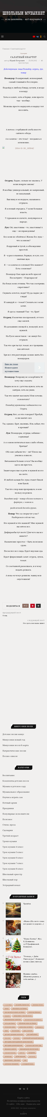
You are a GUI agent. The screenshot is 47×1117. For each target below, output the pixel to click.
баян (6, 1030)
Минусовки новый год (14, 739)
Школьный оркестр (12, 874)
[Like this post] (26, 606)
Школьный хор (10, 879)
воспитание (15, 1030)
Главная (6, 49)
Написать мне (33, 1104)
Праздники (8, 808)
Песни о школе (10, 756)
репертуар (8, 1056)
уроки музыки (20, 1056)
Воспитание (9, 775)
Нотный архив (10, 803)
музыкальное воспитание (29, 1049)
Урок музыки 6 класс (13, 857)
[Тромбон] (13, 910)
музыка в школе (10, 1049)
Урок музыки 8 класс (13, 868)
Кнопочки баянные (34, 1012)
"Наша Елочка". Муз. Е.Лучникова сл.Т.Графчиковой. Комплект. (32, 943)
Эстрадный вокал (11, 885)
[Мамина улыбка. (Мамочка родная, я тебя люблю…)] (13, 980)
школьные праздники (11, 1064)
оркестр (22, 1052)
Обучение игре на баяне (27, 1023)
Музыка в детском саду (14, 786)
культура (16, 1038)
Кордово (7, 1016)
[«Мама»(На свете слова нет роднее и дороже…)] (13, 927)
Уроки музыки (10, 841)
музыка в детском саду (33, 1045)
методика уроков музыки (13, 1045)
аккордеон (39, 1027)
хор (25, 1060)
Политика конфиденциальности (23, 1101)
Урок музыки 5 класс (13, 852)
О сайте (10, 1104)
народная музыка (10, 1052)
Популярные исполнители (16, 814)
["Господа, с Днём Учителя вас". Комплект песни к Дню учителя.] (13, 962)
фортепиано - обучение (12, 1060)
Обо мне (20, 1104)
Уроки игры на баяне (25, 1027)
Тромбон (27, 904)
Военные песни (38, 1005)
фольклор (32, 1056)
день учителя (28, 1030)
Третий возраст (10, 835)
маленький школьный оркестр (33, 1038)
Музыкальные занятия (13, 1019)
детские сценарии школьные (14, 1034)
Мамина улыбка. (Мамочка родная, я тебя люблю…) (32, 976)
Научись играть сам (13, 797)
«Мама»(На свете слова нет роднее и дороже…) (33, 923)
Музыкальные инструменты (33, 1019)
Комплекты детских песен (16, 781)
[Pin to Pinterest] (32, 606)
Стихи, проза (9, 824)
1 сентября (8, 1005)
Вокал (7, 1008)
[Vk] (37, 36)
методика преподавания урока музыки (18, 1042)
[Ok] (41, 36)
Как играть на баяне (20, 1008)
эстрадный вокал (27, 1064)
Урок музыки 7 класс (13, 863)
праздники (31, 1052)
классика (7, 1038)
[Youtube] (34, 36)
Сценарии (23, 53)
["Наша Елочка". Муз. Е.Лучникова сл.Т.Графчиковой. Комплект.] (13, 945)
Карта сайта (23, 1097)
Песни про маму (10, 1027)
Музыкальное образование (16, 792)
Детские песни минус (13, 734)
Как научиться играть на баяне (14, 1012)
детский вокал (32, 1034)
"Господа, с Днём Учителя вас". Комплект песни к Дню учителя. (33, 959)
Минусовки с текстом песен (23, 1016)
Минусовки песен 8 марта (16, 745)
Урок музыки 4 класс (13, 847)
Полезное (7, 819)
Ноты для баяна (10, 1023)
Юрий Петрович (17, 60)
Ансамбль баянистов (22, 1005)
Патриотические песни (14, 750)
